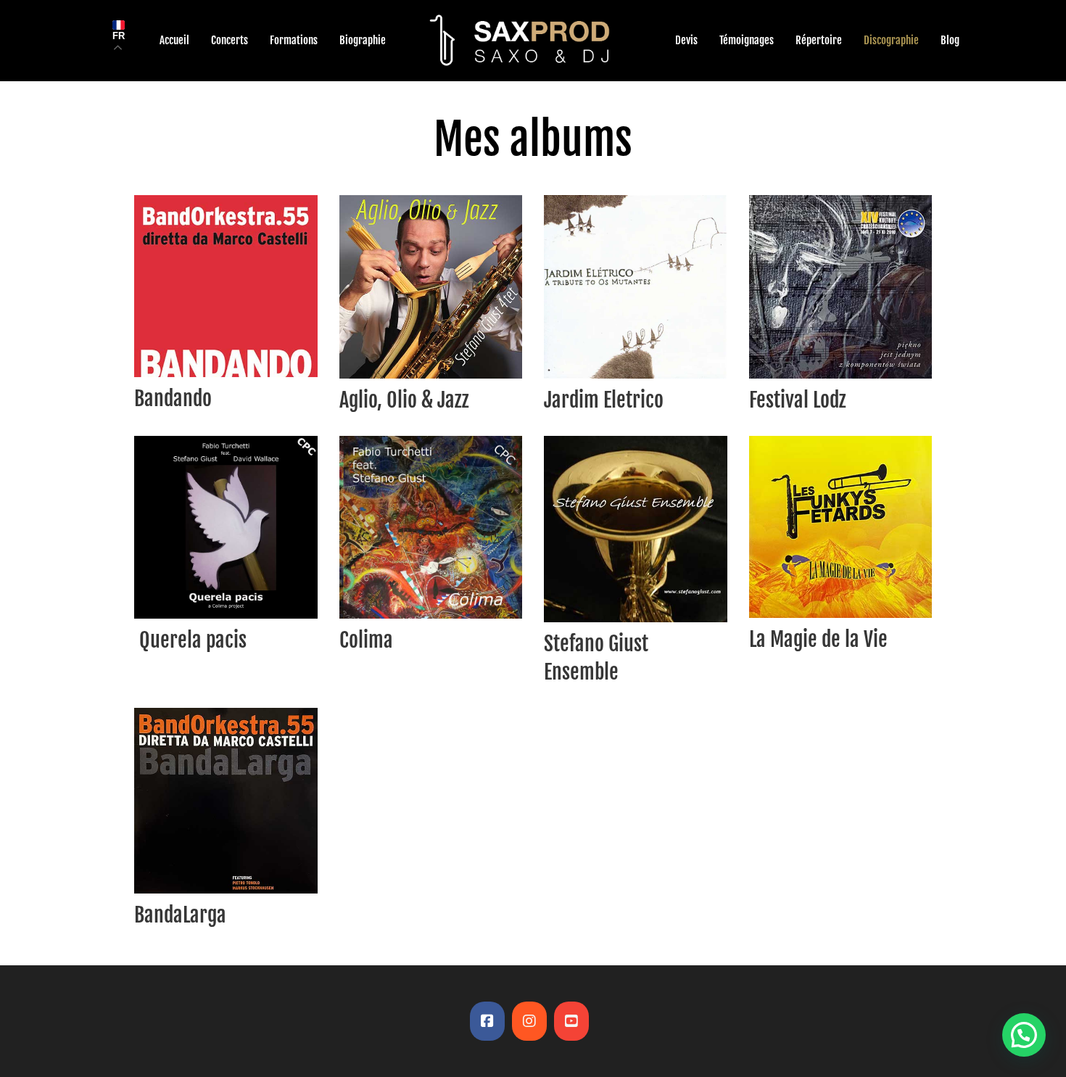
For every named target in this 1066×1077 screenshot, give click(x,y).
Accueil (174, 40)
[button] (1024, 1035)
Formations (294, 40)
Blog (950, 40)
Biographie (362, 40)
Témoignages (746, 40)
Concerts (229, 40)
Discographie (891, 40)
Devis (686, 40)
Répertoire (819, 40)
